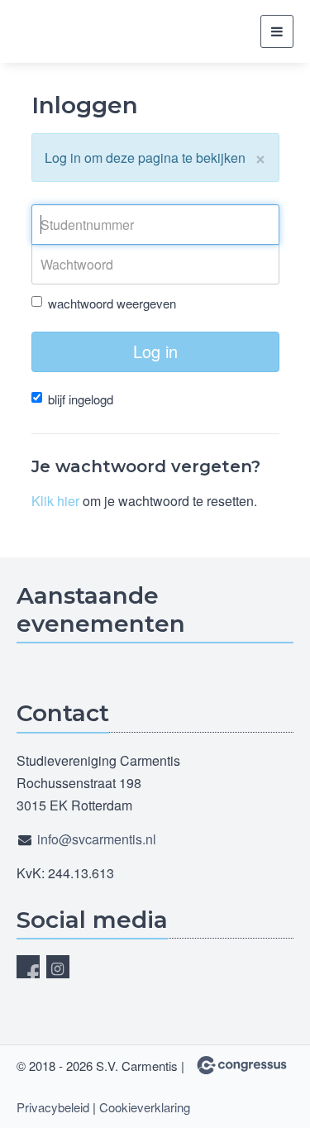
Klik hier (55, 500)
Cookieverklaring (144, 1107)
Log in (155, 351)
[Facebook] (28, 966)
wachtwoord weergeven (112, 303)
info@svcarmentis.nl (96, 838)
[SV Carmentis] (79, 32)
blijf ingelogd (80, 399)
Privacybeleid (53, 1107)
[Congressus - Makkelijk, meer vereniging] (241, 1065)
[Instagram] (57, 966)
